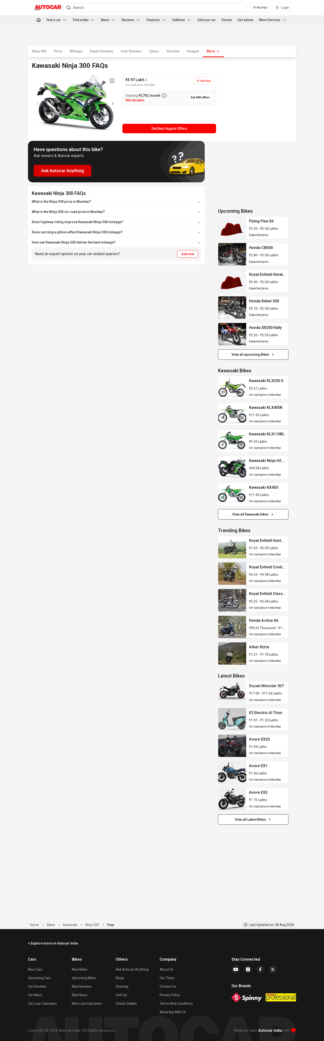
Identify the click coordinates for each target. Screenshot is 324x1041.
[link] (232, 227)
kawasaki (70, 925)
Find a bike (81, 20)
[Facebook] (260, 969)
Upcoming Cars (39, 978)
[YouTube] (235, 969)
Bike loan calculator (87, 1003)
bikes (51, 925)
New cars (35, 969)
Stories (226, 20)
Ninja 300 (39, 51)
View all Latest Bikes (250, 819)
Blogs (120, 978)
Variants (173, 51)
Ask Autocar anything (132, 969)
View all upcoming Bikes (250, 354)
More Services (269, 20)
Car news (35, 995)
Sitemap (122, 986)
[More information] (164, 95)
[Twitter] (272, 969)
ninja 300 (92, 925)
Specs (154, 51)
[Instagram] (248, 969)
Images (193, 51)
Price (58, 51)
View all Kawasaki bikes (250, 514)
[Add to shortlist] (112, 80)
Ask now (187, 254)
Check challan (126, 1003)
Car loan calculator (42, 1003)
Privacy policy (170, 995)
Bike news (79, 995)
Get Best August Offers (169, 128)
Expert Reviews (101, 51)
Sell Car (121, 995)
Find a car (53, 20)
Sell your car (206, 20)
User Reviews (131, 51)
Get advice (245, 20)
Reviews (128, 20)
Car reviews (37, 986)
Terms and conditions (176, 1003)
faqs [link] (110, 925)
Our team (167, 978)
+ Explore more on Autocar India (53, 943)
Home (34, 925)
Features (153, 20)
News (105, 20)
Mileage (76, 51)
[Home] (39, 19)
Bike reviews (82, 986)
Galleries (178, 20)
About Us (166, 969)
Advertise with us (173, 1012)
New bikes (79, 969)
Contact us (168, 986)
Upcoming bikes (84, 978)
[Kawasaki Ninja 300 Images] (75, 103)
